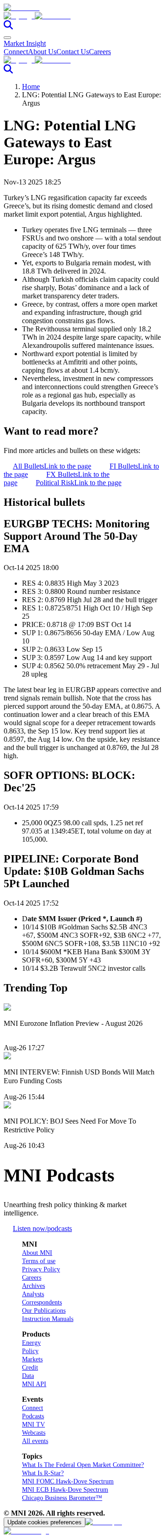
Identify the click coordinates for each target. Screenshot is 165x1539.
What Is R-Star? (43, 1473)
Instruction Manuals (47, 1318)
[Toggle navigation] (7, 37)
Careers (100, 52)
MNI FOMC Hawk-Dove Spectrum (68, 1481)
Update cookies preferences (44, 1522)
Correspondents (42, 1302)
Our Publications (44, 1310)
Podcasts (33, 1416)
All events (35, 1441)
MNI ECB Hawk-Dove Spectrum (65, 1489)
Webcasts (33, 1432)
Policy (30, 1351)
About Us (42, 52)
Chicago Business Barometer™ (62, 1497)
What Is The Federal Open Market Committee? (83, 1464)
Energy (31, 1342)
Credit (30, 1367)
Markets (32, 1359)
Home (31, 86)
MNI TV (33, 1424)
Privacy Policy (41, 1269)
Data (28, 1375)
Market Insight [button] (25, 43)
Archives (33, 1285)
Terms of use (38, 1261)
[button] (82, 16)
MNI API (34, 1384)
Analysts (33, 1294)
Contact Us (72, 52)
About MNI (37, 1252)
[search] (8, 27)
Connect (16, 52)
